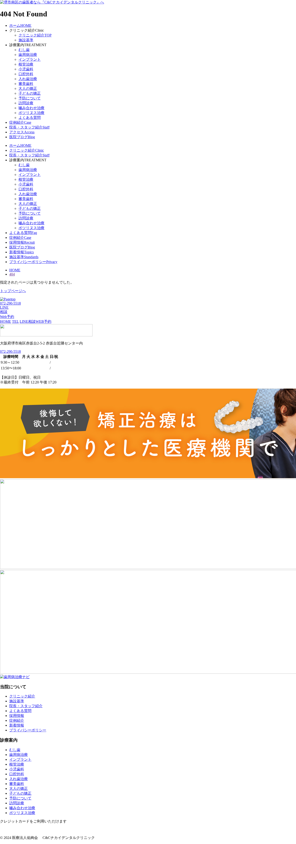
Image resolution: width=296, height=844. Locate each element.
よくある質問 (29, 118)
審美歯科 (25, 84)
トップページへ (13, 291)
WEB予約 (43, 321)
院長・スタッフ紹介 (26, 706)
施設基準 (25, 40)
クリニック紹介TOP (35, 35)
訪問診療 (25, 103)
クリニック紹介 (22, 696)
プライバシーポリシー (27, 730)
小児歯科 (25, 69)
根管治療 (25, 64)
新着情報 (16, 725)
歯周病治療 (27, 55)
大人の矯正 (27, 88)
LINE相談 (28, 321)
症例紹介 (16, 720)
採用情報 (16, 716)
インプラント (29, 59)
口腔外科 (25, 74)
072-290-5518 (10, 351)
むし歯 (24, 50)
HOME (5, 321)
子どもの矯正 (29, 93)
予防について (29, 98)
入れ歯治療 (27, 79)
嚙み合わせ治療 (31, 108)
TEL (15, 321)
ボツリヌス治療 (31, 113)
